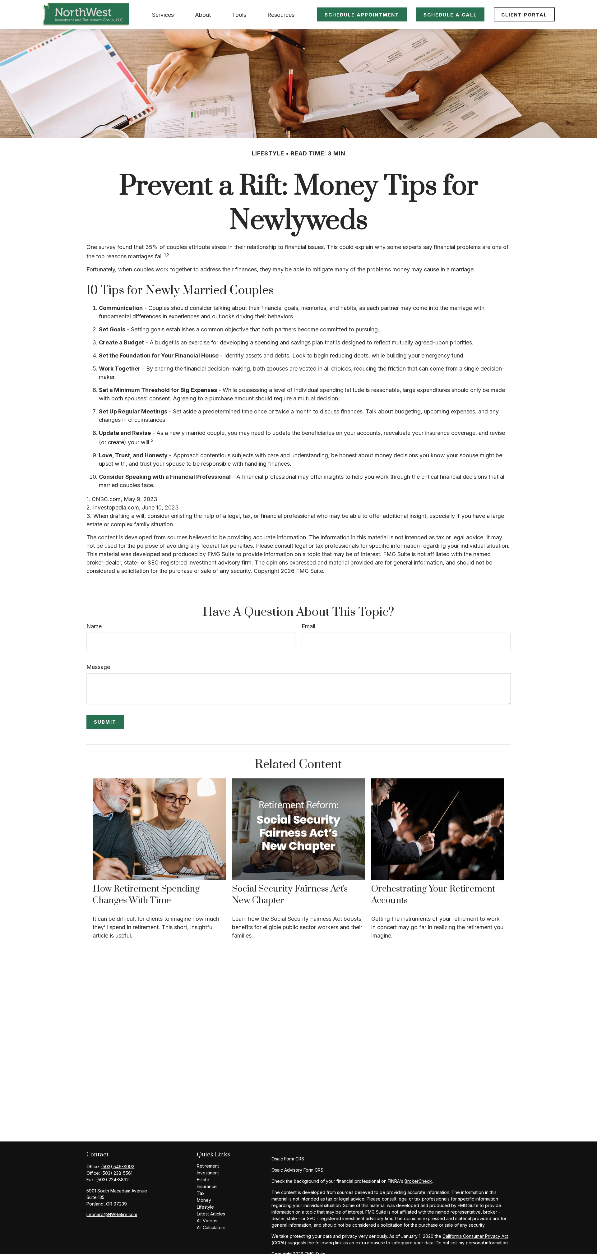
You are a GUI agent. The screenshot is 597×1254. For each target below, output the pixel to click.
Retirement (208, 1166)
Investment (208, 1172)
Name (94, 626)
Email (308, 626)
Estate (203, 1179)
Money (204, 1200)
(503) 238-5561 (116, 1173)
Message (98, 667)
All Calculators (211, 1227)
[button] (163, 14)
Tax (201, 1193)
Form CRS (294, 1158)
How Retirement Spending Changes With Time (146, 894)
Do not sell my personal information (472, 1242)
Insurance (207, 1186)
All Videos (207, 1220)
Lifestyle (205, 1207)
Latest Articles (211, 1213)
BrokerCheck (418, 1181)
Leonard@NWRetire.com (111, 1214)
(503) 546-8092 (117, 1166)
